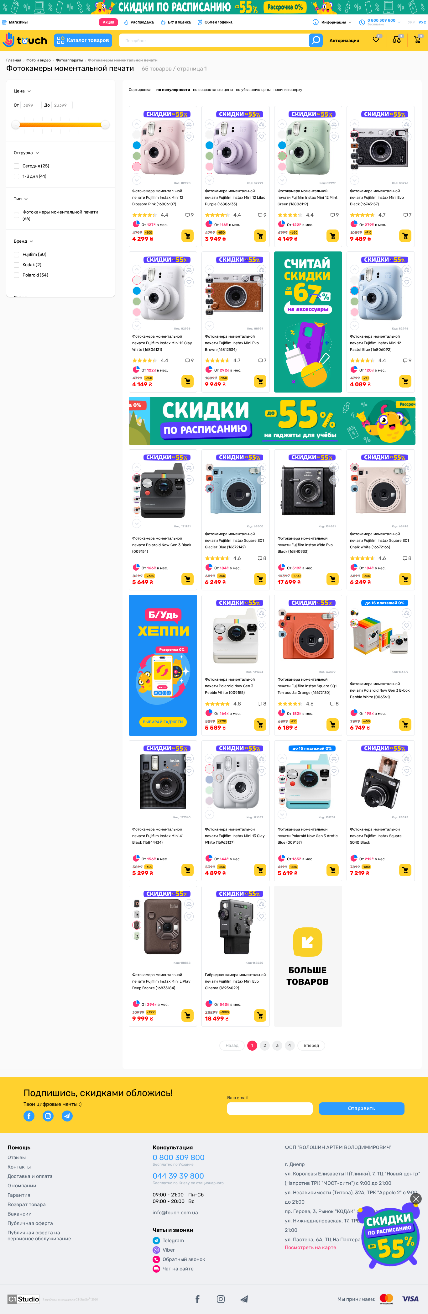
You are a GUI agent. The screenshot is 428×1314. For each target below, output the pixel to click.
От (16, 105)
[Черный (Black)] (354, 135)
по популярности (173, 89)
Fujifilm (34, 254)
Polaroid (35, 275)
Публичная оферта (30, 1223)
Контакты (19, 1167)
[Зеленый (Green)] (137, 936)
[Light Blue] (209, 780)
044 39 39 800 (178, 1176)
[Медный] (137, 925)
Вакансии (20, 1214)
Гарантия (19, 1195)
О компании (22, 1186)
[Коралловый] (137, 510)
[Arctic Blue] (137, 489)
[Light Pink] (209, 801)
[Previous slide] (139, 421)
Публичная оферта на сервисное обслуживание (39, 1236)
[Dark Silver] (354, 156)
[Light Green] (209, 790)
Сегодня (36, 166)
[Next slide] (405, 421)
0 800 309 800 (179, 1157)
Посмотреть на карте (310, 1247)
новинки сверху (288, 89)
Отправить (361, 1108)
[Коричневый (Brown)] (354, 145)
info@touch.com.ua (175, 1213)
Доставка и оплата (30, 1176)
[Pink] (137, 167)
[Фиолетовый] (137, 499)
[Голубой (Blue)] (137, 145)
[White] (137, 135)
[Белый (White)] (209, 467)
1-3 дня (34, 176)
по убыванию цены (253, 89)
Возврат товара (27, 1204)
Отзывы (17, 1157)
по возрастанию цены (213, 89)
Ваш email (237, 1097)
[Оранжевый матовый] (209, 478)
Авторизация (344, 40)
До (47, 105)
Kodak (32, 264)
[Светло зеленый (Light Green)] (137, 156)
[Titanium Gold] (354, 167)
